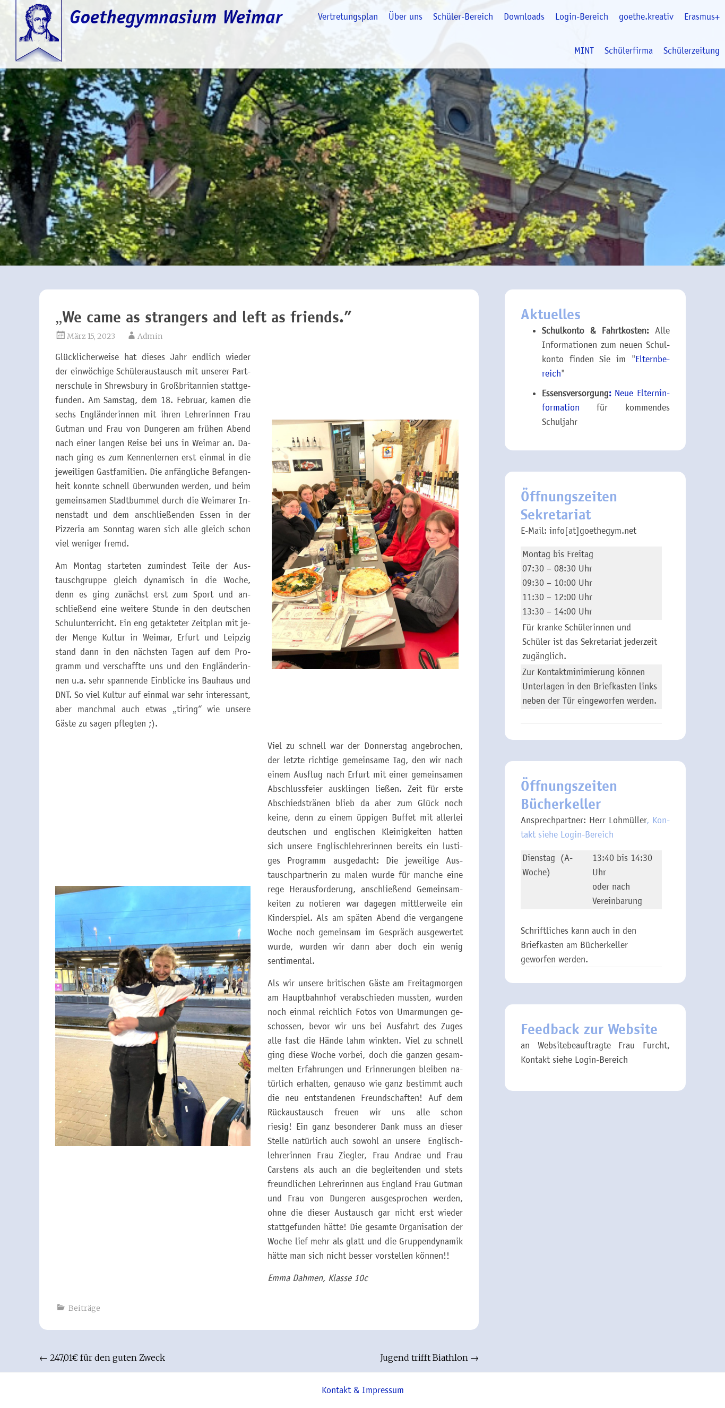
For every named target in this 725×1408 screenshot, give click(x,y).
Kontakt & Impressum (363, 1390)
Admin (149, 336)
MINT (584, 50)
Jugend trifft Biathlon (429, 1357)
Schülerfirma (629, 50)
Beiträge (84, 1308)
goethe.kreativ (646, 16)
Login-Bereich (581, 16)
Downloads (524, 16)
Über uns (405, 16)
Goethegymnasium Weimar (176, 17)
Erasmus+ (702, 16)
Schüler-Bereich (463, 16)
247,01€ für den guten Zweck (102, 1357)
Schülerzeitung (691, 50)
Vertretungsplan (348, 16)
